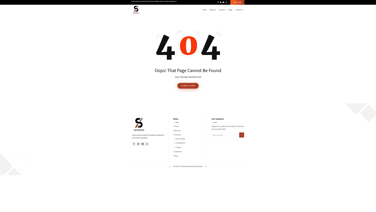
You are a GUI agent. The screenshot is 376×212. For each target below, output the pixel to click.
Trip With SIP (180, 143)
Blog (176, 156)
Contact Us (239, 10)
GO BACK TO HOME (188, 86)
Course (178, 147)
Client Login (237, 2)
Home (205, 10)
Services (221, 10)
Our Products (180, 139)
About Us (213, 10)
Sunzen (199, 166)
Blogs (230, 10)
